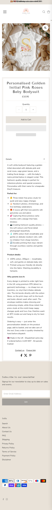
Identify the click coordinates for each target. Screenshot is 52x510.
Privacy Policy (8, 443)
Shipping (6, 439)
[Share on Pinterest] (30, 356)
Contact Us (7, 431)
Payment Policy (8, 455)
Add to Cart (26, 119)
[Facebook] (3, 499)
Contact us (19, 350)
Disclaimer (6, 459)
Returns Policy (8, 447)
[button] (26, 128)
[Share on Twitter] (26, 356)
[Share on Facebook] (22, 356)
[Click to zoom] (45, 28)
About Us (6, 427)
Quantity (26, 104)
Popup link (31, 350)
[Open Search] (44, 12)
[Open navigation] (7, 11)
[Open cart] (48, 12)
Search (5, 423)
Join (26, 402)
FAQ (4, 435)
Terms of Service (9, 451)
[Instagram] (6, 499)
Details (9, 159)
